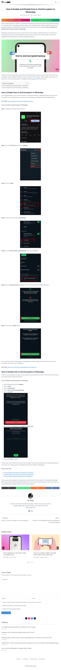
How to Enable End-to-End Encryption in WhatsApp (15, 85)
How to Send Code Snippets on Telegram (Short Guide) (16, 648)
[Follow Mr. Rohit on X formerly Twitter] (32, 511)
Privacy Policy (34, 659)
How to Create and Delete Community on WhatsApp (18, 476)
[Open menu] (58, 2)
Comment (5, 579)
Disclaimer (42, 659)
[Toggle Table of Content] (26, 83)
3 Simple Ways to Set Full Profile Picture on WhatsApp (19, 474)
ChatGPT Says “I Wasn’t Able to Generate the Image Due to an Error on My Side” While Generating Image (29, 643)
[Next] (58, 547)
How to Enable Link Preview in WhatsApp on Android (18, 472)
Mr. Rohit (23, 15)
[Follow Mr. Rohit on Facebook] (29, 511)
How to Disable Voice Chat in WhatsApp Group (20, 101)
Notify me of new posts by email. (12, 609)
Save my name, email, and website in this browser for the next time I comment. (22, 602)
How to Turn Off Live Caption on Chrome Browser (14, 519)
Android (33, 79)
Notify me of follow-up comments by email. (14, 605)
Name (4, 598)
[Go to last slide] (3, 547)
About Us (18, 659)
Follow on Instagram (16, 20)
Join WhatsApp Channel (46, 20)
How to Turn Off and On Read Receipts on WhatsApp (21, 367)
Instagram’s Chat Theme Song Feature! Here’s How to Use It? (17, 632)
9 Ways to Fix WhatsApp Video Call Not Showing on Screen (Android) (46, 520)
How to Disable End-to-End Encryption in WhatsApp (15, 87)
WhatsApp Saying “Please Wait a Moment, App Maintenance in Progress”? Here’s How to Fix (26, 637)
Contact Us (26, 659)
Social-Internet (38, 15)
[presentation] (15, 542)
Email (34, 598)
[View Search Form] (56, 2)
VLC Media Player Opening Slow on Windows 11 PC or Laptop (18, 627)
